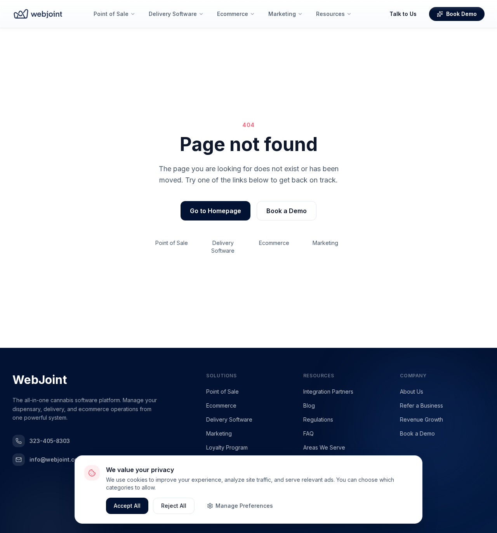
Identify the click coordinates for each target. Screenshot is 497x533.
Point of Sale (111, 13)
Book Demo (461, 13)
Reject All (173, 505)
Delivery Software (173, 13)
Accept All (127, 505)
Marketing (282, 13)
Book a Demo (286, 211)
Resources (330, 13)
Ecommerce (232, 13)
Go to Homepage (215, 211)
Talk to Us (403, 13)
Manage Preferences (244, 505)
